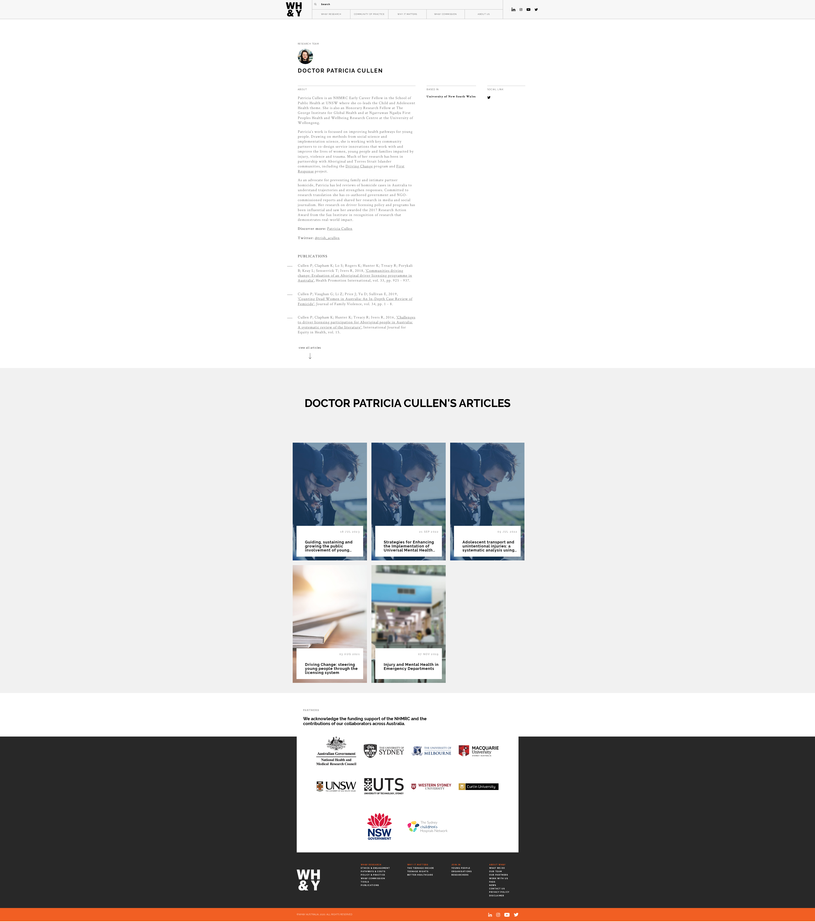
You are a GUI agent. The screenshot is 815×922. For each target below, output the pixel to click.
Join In (456, 865)
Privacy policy (499, 892)
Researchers (460, 875)
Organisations (461, 871)
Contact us (497, 889)
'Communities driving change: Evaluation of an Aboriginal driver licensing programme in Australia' (355, 275)
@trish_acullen (327, 237)
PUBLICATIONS (370, 885)
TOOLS (365, 882)
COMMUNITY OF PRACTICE (369, 14)
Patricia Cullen (340, 228)
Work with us (498, 878)
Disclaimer (496, 896)
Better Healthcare (420, 875)
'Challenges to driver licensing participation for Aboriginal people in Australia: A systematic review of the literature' (356, 322)
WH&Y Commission (373, 878)
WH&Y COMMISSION (445, 14)
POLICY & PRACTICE (373, 875)
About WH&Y (497, 865)
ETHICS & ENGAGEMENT (375, 868)
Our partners (498, 875)
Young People (460, 868)
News (492, 885)
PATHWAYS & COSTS (373, 871)
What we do (497, 868)
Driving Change (359, 166)
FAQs (492, 882)
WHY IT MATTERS (407, 14)
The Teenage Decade (420, 868)
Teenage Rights (418, 871)
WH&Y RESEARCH (331, 14)
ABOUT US (484, 14)
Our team (495, 871)
